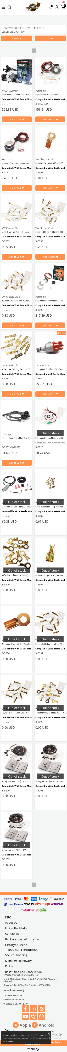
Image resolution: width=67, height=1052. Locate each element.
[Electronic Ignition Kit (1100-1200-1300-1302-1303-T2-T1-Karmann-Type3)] (16, 484)
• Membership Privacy (17, 961)
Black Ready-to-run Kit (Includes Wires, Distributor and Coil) (27, 95)
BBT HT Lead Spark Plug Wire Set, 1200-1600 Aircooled (25, 438)
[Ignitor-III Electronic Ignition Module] (16, 141)
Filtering (16, 38)
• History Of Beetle (15, 945)
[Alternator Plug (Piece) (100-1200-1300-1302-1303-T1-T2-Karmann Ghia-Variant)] (50, 553)
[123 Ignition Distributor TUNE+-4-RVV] (50, 347)
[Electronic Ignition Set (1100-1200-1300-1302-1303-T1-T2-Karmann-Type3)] (50, 278)
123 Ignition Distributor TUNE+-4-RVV (50, 369)
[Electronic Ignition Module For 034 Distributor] (50, 416)
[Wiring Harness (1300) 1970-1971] (16, 759)
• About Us (10, 922)
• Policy (8, 966)
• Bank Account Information (21, 939)
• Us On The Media (15, 928)
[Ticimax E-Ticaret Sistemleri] (33, 1049)
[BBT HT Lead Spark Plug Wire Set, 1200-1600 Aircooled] (16, 416)
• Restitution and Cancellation (22, 972)
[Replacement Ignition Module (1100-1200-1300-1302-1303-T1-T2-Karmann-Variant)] (50, 72)
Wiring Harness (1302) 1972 (14, 850)
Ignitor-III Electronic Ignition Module (17, 163)
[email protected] (13, 990)
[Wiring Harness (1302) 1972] (16, 828)
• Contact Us (11, 934)
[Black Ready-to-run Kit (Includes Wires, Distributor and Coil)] (16, 72)
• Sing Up (8, 1030)
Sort (50, 38)
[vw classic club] (33, 7)
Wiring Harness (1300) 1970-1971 (16, 781)
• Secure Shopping (15, 955)
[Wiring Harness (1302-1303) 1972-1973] (50, 759)
